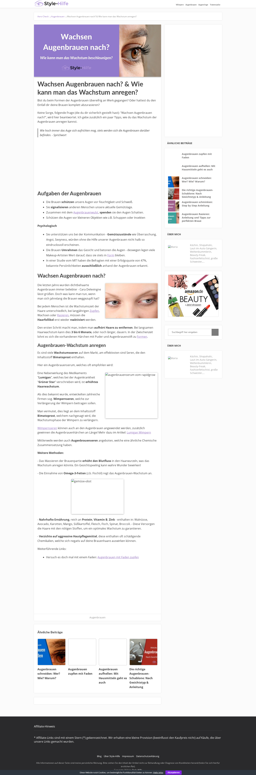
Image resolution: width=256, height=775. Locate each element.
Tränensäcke (215, 5)
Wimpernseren (47, 428)
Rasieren (63, 315)
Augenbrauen (191, 5)
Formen (142, 337)
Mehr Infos (158, 773)
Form (110, 255)
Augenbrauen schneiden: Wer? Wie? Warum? (197, 179)
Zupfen (94, 311)
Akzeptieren (174, 772)
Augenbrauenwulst (85, 212)
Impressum (128, 756)
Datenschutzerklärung (147, 756)
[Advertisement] (97, 163)
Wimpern (180, 5)
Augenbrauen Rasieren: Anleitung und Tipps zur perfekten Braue (196, 217)
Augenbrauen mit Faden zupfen (118, 557)
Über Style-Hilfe (112, 756)
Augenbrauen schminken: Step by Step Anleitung (197, 203)
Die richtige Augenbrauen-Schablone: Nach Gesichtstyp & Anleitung (197, 193)
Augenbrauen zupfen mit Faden (197, 155)
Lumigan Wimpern (139, 432)
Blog (99, 756)
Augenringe (203, 5)
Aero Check (44, 16)
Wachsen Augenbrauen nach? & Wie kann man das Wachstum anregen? (100, 16)
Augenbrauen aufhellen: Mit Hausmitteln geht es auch (198, 167)
